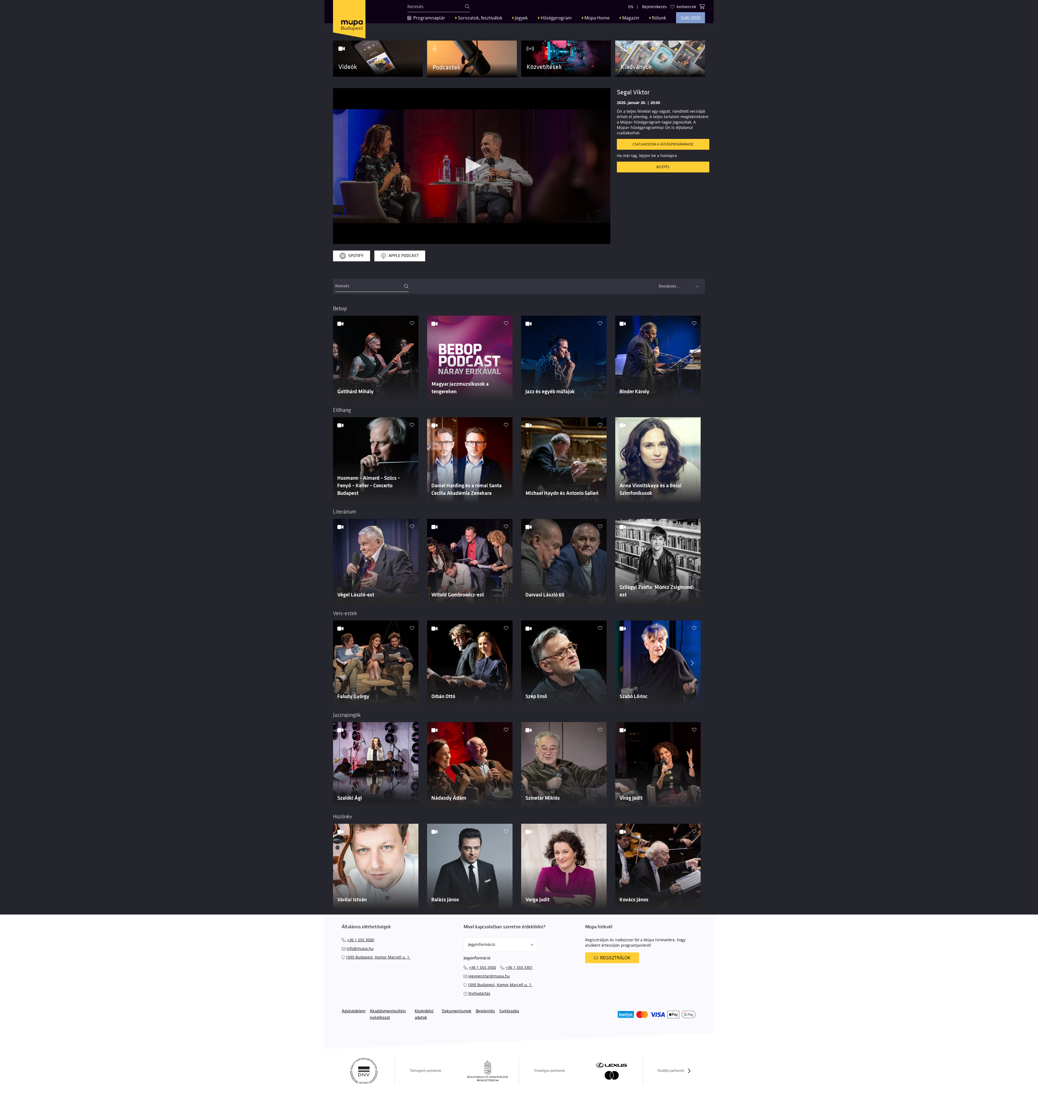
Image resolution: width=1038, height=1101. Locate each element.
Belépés (663, 167)
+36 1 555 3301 (519, 967)
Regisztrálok (615, 958)
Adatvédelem (353, 1011)
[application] (471, 166)
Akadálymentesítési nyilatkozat (388, 1014)
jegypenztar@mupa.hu (489, 976)
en (630, 6)
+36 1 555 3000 (360, 939)
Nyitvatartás (479, 993)
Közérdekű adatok (424, 1014)
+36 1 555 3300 (482, 967)
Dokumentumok (456, 1011)
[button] (472, 166)
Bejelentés (485, 1011)
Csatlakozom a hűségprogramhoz (663, 144)
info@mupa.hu (360, 948)
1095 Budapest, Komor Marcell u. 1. (378, 957)
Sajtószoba (509, 1011)
